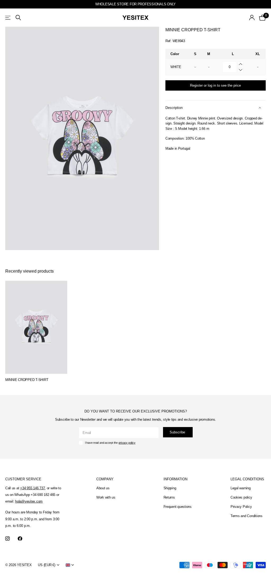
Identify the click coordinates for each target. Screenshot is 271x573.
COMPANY (105, 479)
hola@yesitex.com (29, 501)
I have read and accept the (110, 442)
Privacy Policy (241, 507)
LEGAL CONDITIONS (247, 479)
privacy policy (127, 442)
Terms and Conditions (247, 516)
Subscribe (178, 432)
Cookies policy (241, 497)
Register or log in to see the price (215, 85)
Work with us (105, 497)
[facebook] (20, 538)
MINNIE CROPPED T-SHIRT (26, 380)
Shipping (170, 488)
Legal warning (241, 488)
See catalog (8, 18)
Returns (169, 497)
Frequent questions (178, 507)
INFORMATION (175, 479)
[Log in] (252, 18)
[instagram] (7, 538)
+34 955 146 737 (32, 488)
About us (103, 488)
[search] (18, 18)
